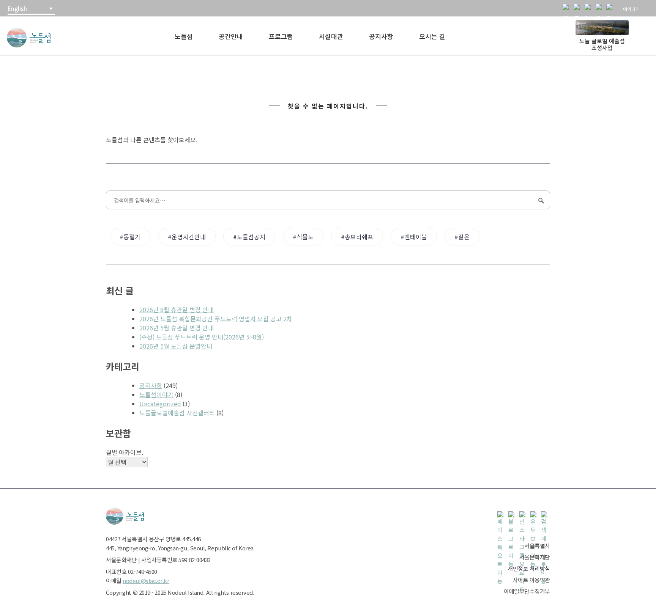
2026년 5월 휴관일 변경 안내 (176, 327)
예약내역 (631, 9)
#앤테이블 (414, 236)
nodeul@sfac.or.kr (146, 581)
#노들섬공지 (249, 236)
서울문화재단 (534, 557)
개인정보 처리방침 (529, 568)
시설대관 (331, 36)
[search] (610, 8)
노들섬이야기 (156, 394)
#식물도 (303, 236)
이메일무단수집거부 (527, 591)
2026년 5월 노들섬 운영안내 (175, 345)
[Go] (540, 200)
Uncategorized (160, 403)
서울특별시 (537, 546)
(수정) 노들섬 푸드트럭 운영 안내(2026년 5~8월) (201, 336)
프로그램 (281, 36)
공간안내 (231, 36)
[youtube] (600, 8)
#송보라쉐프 (357, 236)
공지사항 (381, 36)
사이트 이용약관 (531, 580)
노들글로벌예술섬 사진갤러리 (177, 412)
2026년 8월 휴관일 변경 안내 (176, 309)
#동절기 (130, 236)
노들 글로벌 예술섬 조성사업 (602, 44)
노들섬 (184, 36)
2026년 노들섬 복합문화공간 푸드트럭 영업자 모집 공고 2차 (215, 318)
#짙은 (462, 236)
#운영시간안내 (187, 236)
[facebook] (567, 8)
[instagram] (589, 8)
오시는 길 (432, 36)
